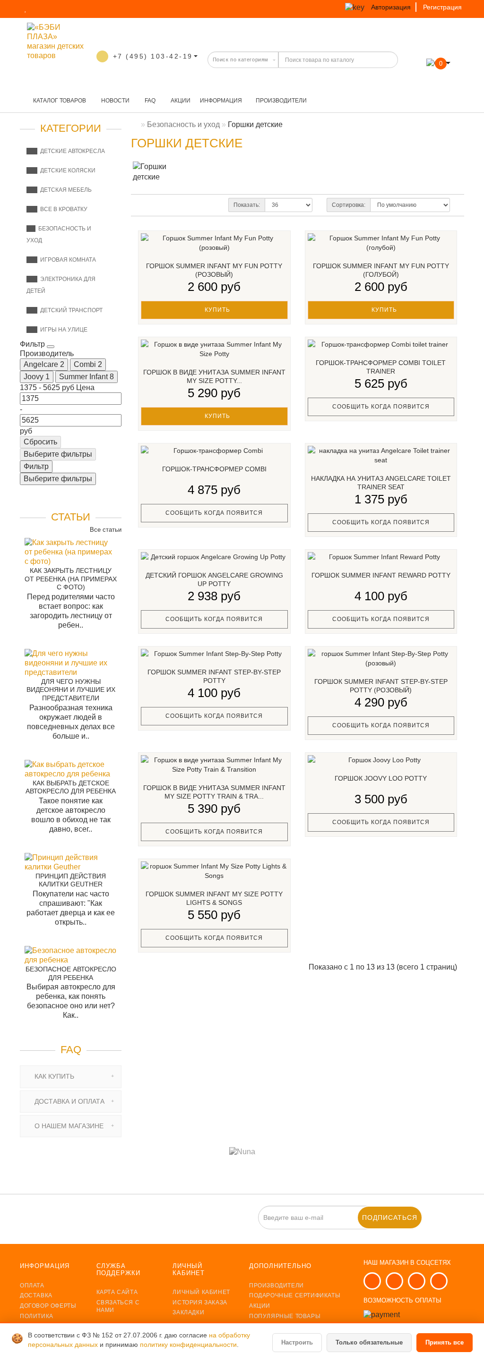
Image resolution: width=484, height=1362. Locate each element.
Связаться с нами (118, 1306)
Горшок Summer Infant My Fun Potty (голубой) (381, 270)
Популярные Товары (284, 1316)
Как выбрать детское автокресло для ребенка (71, 787)
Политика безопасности (45, 1320)
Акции (179, 100)
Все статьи (104, 529)
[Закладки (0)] (27, 8)
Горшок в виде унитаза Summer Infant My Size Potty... (214, 376)
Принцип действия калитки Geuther (70, 880)
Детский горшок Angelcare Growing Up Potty (214, 579)
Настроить (297, 1342)
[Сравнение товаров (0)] (43, 8)
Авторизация (391, 7)
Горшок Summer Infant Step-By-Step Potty (214, 676)
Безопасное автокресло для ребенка (71, 973)
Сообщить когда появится (381, 406)
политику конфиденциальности (188, 1344)
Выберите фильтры (58, 454)
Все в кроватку (62, 209)
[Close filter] (50, 346)
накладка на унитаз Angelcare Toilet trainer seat (381, 483)
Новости (115, 100)
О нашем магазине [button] (68, 1126)
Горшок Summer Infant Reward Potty (380, 575)
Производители (281, 100)
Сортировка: (348, 205)
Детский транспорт (70, 310)
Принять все (444, 1342)
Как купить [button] (53, 1076)
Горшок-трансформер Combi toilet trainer (381, 367)
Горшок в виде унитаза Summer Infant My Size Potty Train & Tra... (214, 792)
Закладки (188, 1312)
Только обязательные (369, 1342)
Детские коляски (66, 170)
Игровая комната (66, 259)
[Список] (146, 206)
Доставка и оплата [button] (68, 1101)
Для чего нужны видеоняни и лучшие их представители (70, 690)
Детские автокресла (71, 151)
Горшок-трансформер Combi (214, 469)
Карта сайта (117, 1292)
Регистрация (442, 7)
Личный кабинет (201, 1292)
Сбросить (40, 442)
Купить (216, 309)
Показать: (246, 205)
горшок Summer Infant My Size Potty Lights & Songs (214, 898)
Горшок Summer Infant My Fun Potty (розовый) (214, 270)
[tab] (70, 1076)
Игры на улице (62, 329)
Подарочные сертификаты (294, 1295)
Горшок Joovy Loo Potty (381, 778)
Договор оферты (48, 1305)
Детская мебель (64, 190)
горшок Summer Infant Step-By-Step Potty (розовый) (381, 686)
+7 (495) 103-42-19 (153, 56)
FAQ (149, 100)
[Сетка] (162, 206)
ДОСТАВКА (36, 1295)
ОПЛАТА (32, 1285)
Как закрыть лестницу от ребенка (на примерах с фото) (71, 579)
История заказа (200, 1302)
